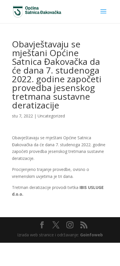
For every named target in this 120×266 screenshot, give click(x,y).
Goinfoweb (91, 235)
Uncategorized (51, 116)
